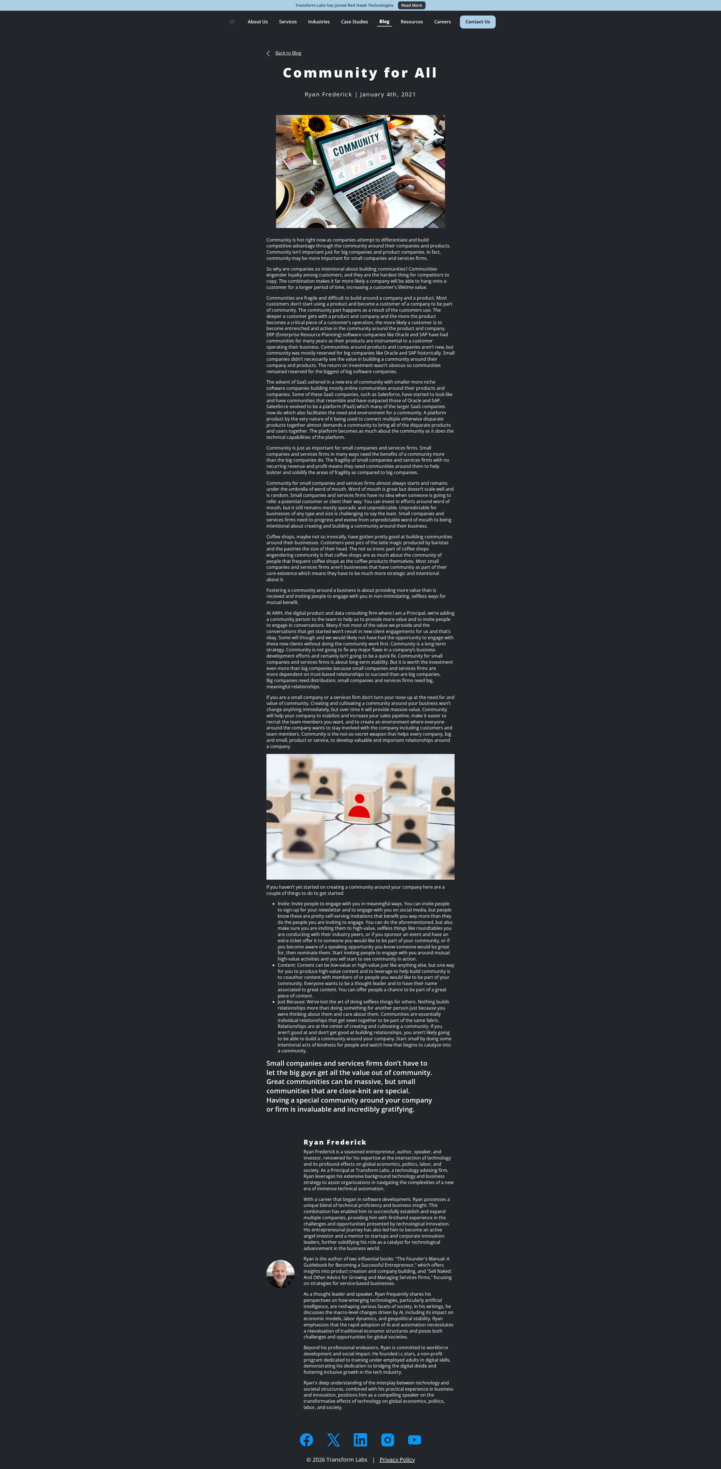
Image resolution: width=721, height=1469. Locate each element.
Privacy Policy (397, 1459)
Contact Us (478, 22)
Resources (412, 22)
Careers (442, 22)
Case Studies (354, 22)
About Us (258, 22)
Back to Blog (288, 53)
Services (288, 22)
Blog (384, 21)
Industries (319, 22)
